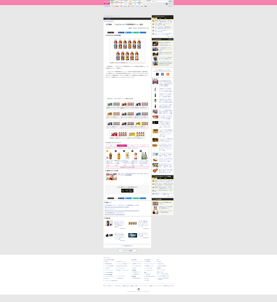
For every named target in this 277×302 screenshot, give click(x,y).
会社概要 (150, 285)
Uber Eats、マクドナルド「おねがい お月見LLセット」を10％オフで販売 (165, 123)
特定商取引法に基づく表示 (168, 285)
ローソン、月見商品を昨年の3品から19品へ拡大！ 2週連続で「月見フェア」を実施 (165, 112)
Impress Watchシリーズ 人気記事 (163, 176)
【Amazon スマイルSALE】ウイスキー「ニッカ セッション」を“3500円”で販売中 (165, 95)
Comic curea (160, 263)
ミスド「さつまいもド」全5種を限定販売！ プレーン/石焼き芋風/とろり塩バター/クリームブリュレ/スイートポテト (163, 28)
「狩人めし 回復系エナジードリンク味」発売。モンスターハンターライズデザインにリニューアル (143, 224)
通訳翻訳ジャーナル (150, 265)
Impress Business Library (122, 265)
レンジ (143, 145)
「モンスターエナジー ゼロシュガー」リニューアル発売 (143, 235)
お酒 (132, 6)
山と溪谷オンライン (137, 272)
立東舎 (134, 268)
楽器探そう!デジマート (137, 263)
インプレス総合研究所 (109, 265)
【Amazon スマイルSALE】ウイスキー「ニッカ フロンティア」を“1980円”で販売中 (165, 90)
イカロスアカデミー (150, 270)
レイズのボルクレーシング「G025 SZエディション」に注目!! (165, 49)
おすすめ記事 (158, 199)
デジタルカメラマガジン (109, 276)
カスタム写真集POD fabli (163, 276)
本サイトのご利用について (108, 285)
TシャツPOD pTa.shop (163, 273)
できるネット (107, 278)
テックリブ (146, 278)
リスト (116, 32)
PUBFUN (159, 268)
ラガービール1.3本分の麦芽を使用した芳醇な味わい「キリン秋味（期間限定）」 (165, 84)
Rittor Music (134, 259)
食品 (125, 6)
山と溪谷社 (134, 270)
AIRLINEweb (148, 261)
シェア (122, 32)
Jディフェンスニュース (150, 263)
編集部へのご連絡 (133, 285)
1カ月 (171, 18)
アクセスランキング (159, 16)
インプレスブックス (121, 276)
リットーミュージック (137, 261)
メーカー (137, 6)
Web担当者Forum (108, 263)
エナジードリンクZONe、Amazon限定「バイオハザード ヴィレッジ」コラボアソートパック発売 (119, 236)
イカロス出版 (146, 259)
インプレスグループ (158, 285)
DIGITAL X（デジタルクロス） (123, 270)
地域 (142, 6)
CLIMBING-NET (136, 274)
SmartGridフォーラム (121, 261)
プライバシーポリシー (143, 285)
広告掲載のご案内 (125, 285)
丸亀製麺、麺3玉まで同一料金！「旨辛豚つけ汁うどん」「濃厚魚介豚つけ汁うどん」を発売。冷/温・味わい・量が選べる (163, 22)
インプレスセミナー (121, 268)
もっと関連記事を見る (127, 245)
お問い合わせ (117, 285)
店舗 (121, 6)
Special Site (158, 39)
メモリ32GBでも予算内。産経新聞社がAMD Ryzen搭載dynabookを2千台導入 (165, 64)
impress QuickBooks (162, 265)
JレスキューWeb (149, 268)
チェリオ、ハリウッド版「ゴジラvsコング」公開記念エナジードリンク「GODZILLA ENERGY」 (119, 224)
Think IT (106, 261)
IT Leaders (107, 268)
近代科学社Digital (136, 278)
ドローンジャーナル (109, 270)
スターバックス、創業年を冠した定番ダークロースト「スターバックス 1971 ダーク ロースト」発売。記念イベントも (165, 141)
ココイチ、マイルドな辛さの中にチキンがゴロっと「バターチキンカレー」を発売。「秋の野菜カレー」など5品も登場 (165, 161)
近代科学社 (134, 276)
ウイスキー (121, 145)
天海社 (159, 261)
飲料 (129, 6)
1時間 (154, 18)
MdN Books (148, 274)
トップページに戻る (127, 250)
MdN (145, 272)
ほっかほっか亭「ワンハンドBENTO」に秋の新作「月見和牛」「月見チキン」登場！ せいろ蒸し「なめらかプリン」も (166, 166)
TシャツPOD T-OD (137, 265)
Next (147, 158)
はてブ (129, 32)
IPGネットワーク (160, 272)
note (136, 32)
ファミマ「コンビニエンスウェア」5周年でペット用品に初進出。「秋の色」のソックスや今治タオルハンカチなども (165, 155)
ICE (157, 259)
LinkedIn (143, 32)
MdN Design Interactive (150, 276)
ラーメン (133, 145)
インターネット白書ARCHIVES (111, 280)
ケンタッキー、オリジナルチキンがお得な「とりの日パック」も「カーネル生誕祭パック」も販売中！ (163, 34)
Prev (107, 158)
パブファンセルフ (161, 269)
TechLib (147, 280)
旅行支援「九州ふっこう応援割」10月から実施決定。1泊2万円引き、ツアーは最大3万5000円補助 (163, 185)
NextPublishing (120, 278)
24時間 (160, 18)
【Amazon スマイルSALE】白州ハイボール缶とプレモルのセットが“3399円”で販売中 (165, 101)
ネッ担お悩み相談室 (109, 272)
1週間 (165, 18)
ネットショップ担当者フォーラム (123, 263)
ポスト (112, 32)
